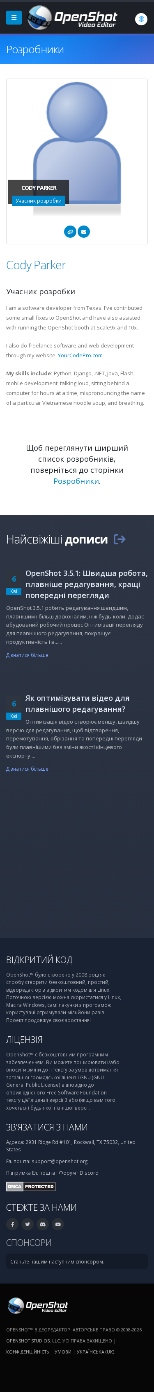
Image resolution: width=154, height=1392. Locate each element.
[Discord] (43, 1224)
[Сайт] (70, 232)
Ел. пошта (43, 1172)
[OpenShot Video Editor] (71, 16)
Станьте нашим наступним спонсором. (57, 1261)
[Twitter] (27, 1224)
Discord (89, 1172)
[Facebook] (12, 1224)
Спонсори (29, 1242)
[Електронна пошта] (84, 232)
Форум (67, 1172)
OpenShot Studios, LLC (33, 1341)
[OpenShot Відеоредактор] (37, 1305)
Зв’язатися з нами (47, 1127)
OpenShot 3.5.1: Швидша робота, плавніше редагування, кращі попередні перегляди (86, 584)
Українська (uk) (95, 1352)
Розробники (76, 481)
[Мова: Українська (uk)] (141, 19)
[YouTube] (58, 1224)
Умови (63, 1352)
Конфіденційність (27, 1352)
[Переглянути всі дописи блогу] (119, 539)
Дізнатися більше (27, 655)
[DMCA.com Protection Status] (31, 1185)
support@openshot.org (59, 1161)
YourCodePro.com (80, 355)
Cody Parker (36, 265)
